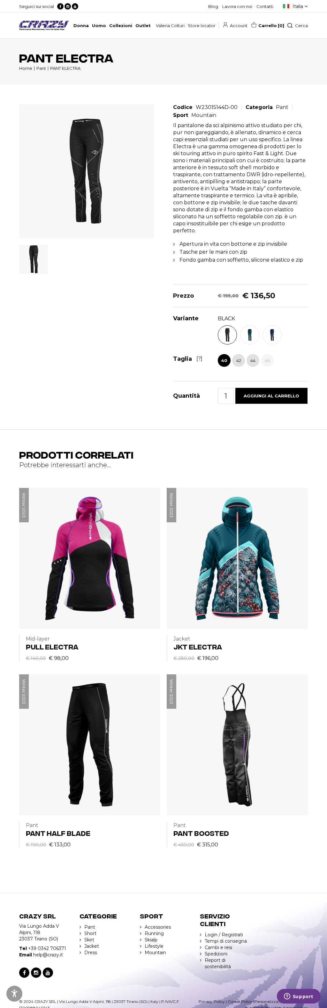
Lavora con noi (237, 6)
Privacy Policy (212, 1001)
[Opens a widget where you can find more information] (299, 997)
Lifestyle (154, 946)
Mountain (203, 115)
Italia (298, 6)
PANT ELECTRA (65, 68)
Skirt (89, 940)
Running (154, 933)
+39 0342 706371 (47, 948)
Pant (41, 68)
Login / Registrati (224, 935)
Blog (213, 6)
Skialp (151, 940)
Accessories (158, 927)
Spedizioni (216, 954)
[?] (199, 359)
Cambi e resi (218, 947)
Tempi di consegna (226, 941)
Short (90, 933)
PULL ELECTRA (52, 646)
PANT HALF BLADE (58, 833)
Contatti (264, 6)
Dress (90, 952)
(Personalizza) (266, 1001)
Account (238, 25)
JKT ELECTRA (197, 646)
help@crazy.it (48, 955)
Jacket (91, 946)
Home (25, 68)
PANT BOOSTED (201, 833)
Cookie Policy (240, 1001)
